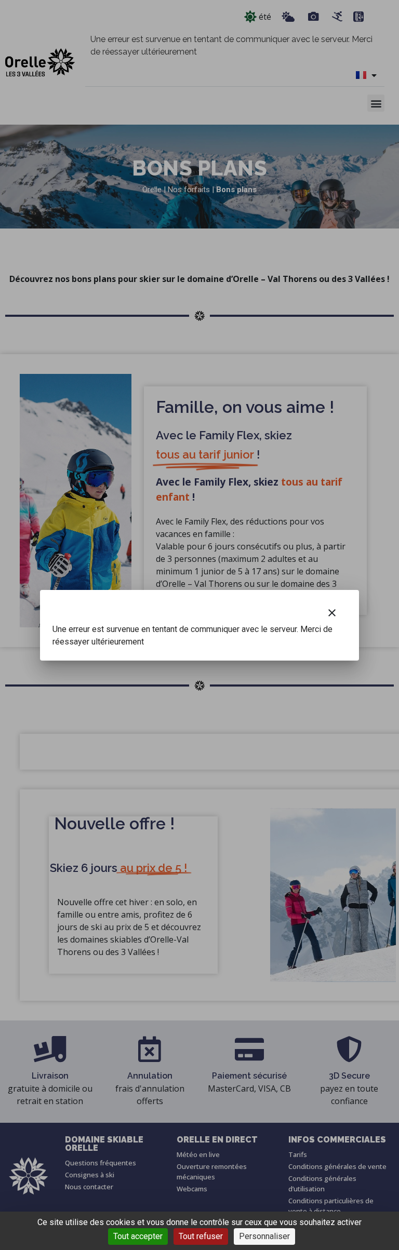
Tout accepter (138, 1236)
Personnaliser (264, 1236)
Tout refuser (201, 1236)
